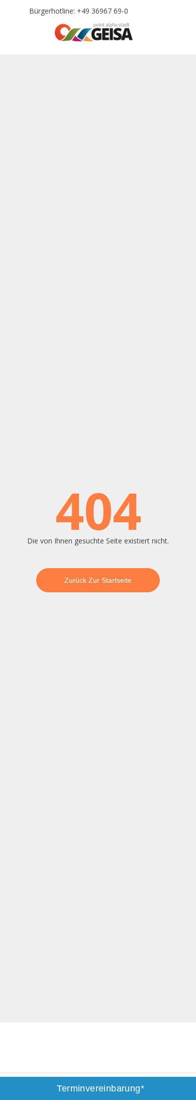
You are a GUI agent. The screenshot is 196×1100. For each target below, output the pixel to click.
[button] (16, 35)
